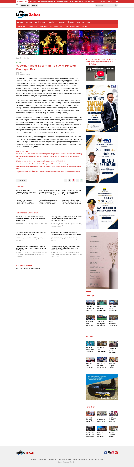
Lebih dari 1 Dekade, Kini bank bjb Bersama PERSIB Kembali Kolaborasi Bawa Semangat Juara (90, 308)
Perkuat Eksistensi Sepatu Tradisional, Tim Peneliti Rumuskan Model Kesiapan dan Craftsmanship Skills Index (113, 434)
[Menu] (17, 5)
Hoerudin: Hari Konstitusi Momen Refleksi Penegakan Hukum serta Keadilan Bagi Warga (44, 164)
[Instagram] (112, 453)
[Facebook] (105, 453)
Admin (21, 73)
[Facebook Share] (65, 180)
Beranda (20, 22)
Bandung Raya (40, 22)
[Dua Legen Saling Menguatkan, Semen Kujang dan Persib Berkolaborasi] (113, 302)
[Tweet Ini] (69, 180)
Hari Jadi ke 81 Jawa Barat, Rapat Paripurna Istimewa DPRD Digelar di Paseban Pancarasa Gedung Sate (48, 167)
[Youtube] (116, 453)
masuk (26, 269)
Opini (78, 22)
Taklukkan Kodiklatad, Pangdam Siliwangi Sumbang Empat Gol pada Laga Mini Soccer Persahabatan (101, 323)
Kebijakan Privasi (46, 26)
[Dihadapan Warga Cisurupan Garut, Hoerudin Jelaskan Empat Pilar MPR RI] (113, 344)
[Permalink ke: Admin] (17, 73)
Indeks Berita (33, 26)
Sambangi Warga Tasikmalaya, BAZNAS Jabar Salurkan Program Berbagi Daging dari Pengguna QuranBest (48, 157)
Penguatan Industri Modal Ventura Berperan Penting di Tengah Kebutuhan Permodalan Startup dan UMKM (48, 172)
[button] (116, 5)
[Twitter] (109, 453)
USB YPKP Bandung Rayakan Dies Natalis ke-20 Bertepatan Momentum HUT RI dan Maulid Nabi (90, 420)
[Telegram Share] (77, 180)
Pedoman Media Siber (72, 26)
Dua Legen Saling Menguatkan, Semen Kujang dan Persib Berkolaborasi (113, 308)
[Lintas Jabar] (28, 14)
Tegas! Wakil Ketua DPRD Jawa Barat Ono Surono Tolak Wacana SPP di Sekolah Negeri (90, 434)
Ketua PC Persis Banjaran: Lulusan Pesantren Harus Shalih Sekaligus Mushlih (101, 434)
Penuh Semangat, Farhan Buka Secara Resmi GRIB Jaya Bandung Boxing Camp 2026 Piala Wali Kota (113, 323)
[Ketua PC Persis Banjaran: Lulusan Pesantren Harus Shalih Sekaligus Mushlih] (102, 428)
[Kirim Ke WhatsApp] (81, 180)
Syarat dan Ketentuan (80, 459)
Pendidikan (51, 22)
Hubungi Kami (25, 5)
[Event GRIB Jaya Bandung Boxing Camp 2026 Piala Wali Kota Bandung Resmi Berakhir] (90, 317)
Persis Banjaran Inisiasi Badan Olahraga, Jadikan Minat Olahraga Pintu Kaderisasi (101, 308)
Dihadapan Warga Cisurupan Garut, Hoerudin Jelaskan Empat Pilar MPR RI (40, 161)
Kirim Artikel (58, 26)
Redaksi (34, 5)
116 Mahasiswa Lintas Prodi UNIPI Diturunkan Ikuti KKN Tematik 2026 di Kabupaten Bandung (101, 420)
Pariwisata (61, 22)
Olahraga (70, 22)
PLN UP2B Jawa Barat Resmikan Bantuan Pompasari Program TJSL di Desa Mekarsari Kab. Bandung (41, 1)
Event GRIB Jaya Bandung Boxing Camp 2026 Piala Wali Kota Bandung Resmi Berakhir (90, 323)
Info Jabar (29, 22)
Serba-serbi (86, 22)
